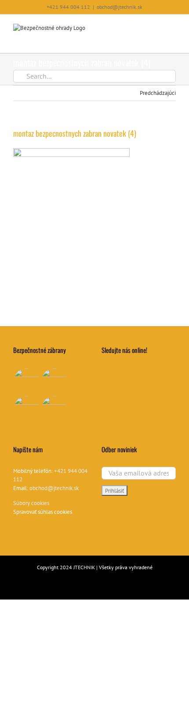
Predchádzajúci (158, 93)
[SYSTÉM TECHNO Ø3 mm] (26, 381)
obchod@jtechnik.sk (119, 7)
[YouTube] (104, 370)
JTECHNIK (84, 567)
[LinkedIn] (115, 370)
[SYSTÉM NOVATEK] (54, 408)
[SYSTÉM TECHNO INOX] (26, 408)
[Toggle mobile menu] (172, 28)
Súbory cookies (31, 503)
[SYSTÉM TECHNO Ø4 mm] (54, 381)
